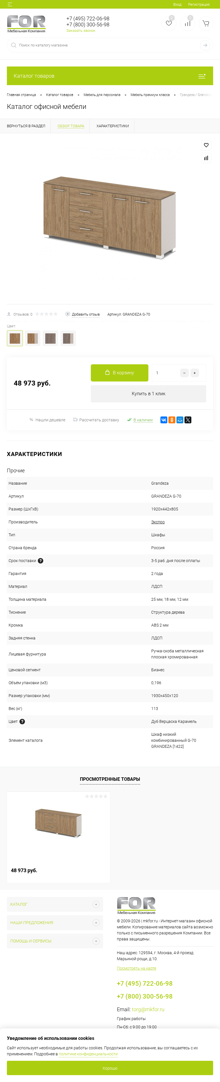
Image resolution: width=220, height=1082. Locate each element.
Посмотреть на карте (136, 968)
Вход (177, 4)
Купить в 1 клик (148, 393)
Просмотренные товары (110, 779)
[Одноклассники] (171, 419)
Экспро (158, 522)
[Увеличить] (110, 218)
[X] (187, 419)
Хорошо (110, 1068)
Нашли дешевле (50, 420)
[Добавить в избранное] (206, 145)
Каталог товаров (34, 76)
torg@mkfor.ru (148, 1009)
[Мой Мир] (179, 419)
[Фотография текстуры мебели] (22, 721)
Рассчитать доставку (99, 420)
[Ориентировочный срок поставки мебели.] (40, 560)
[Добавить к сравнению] (206, 158)
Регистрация (199, 4)
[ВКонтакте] (163, 419)
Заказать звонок (80, 30)
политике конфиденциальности (88, 1054)
